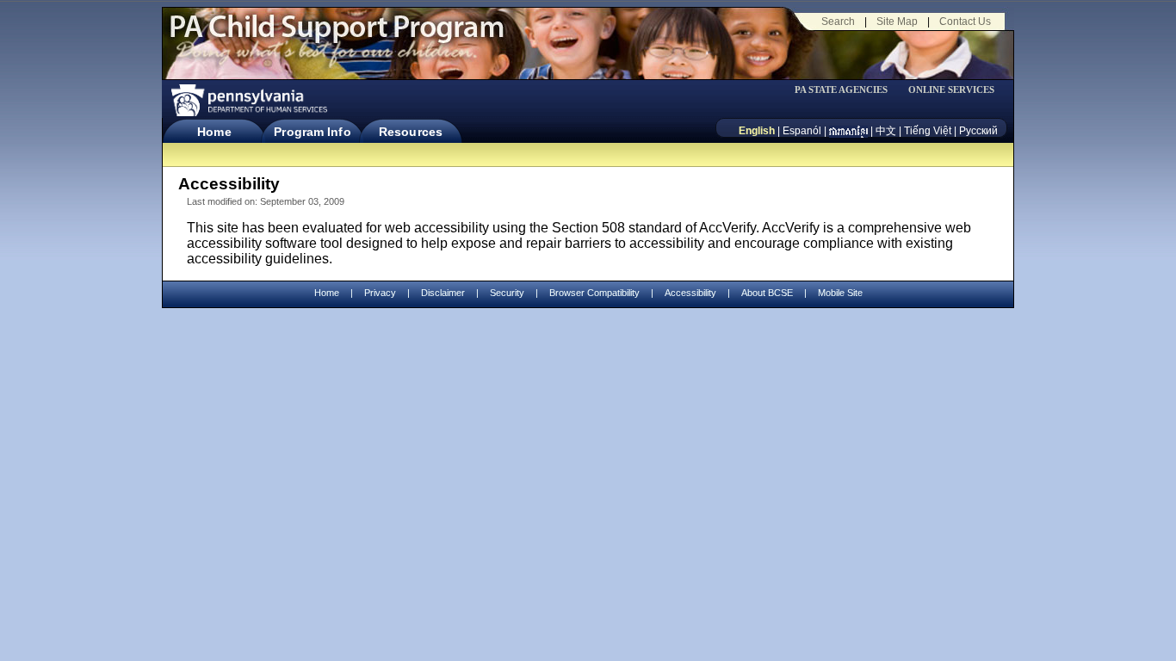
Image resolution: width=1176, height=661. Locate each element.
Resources (411, 132)
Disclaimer (443, 292)
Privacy (380, 293)
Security (507, 292)
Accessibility (690, 292)
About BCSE (767, 292)
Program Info (312, 132)
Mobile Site (840, 292)
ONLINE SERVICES (951, 90)
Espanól (802, 131)
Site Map (897, 21)
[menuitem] (847, 90)
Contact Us (965, 21)
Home (214, 132)
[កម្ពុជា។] (848, 131)
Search (838, 21)
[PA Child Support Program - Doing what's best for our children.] (336, 37)
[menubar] (847, 90)
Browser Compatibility (594, 292)
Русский (978, 131)
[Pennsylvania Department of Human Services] (248, 100)
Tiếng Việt (927, 131)
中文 (886, 131)
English (757, 131)
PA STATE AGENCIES (841, 90)
